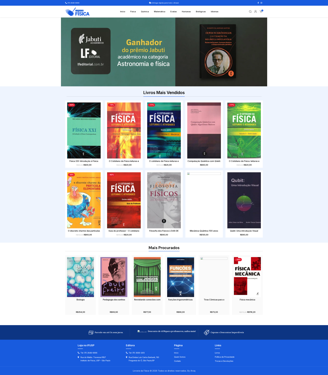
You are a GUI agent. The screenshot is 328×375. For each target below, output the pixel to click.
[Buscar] (250, 11)
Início (122, 11)
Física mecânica (247, 299)
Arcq (192, 370)
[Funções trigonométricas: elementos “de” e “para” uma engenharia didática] (180, 277)
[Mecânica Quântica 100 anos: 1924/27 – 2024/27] (204, 200)
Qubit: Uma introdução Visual (244, 231)
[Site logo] (77, 11)
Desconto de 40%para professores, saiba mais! (172, 331)
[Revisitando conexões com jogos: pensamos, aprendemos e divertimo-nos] (147, 277)
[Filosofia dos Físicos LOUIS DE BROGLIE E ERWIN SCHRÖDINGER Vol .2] (164, 200)
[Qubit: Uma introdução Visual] (244, 200)
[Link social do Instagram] (261, 3)
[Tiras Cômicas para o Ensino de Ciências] (214, 277)
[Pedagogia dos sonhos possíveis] (113, 277)
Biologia (81, 299)
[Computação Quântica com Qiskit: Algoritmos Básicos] (204, 130)
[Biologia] (80, 277)
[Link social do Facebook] (258, 3)
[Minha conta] (255, 11)
